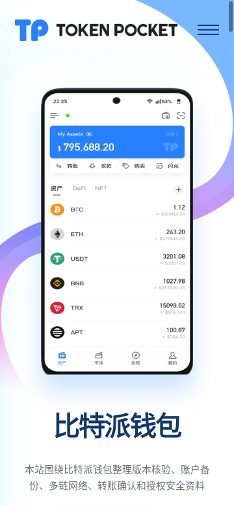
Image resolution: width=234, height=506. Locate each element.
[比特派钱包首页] (96, 29)
